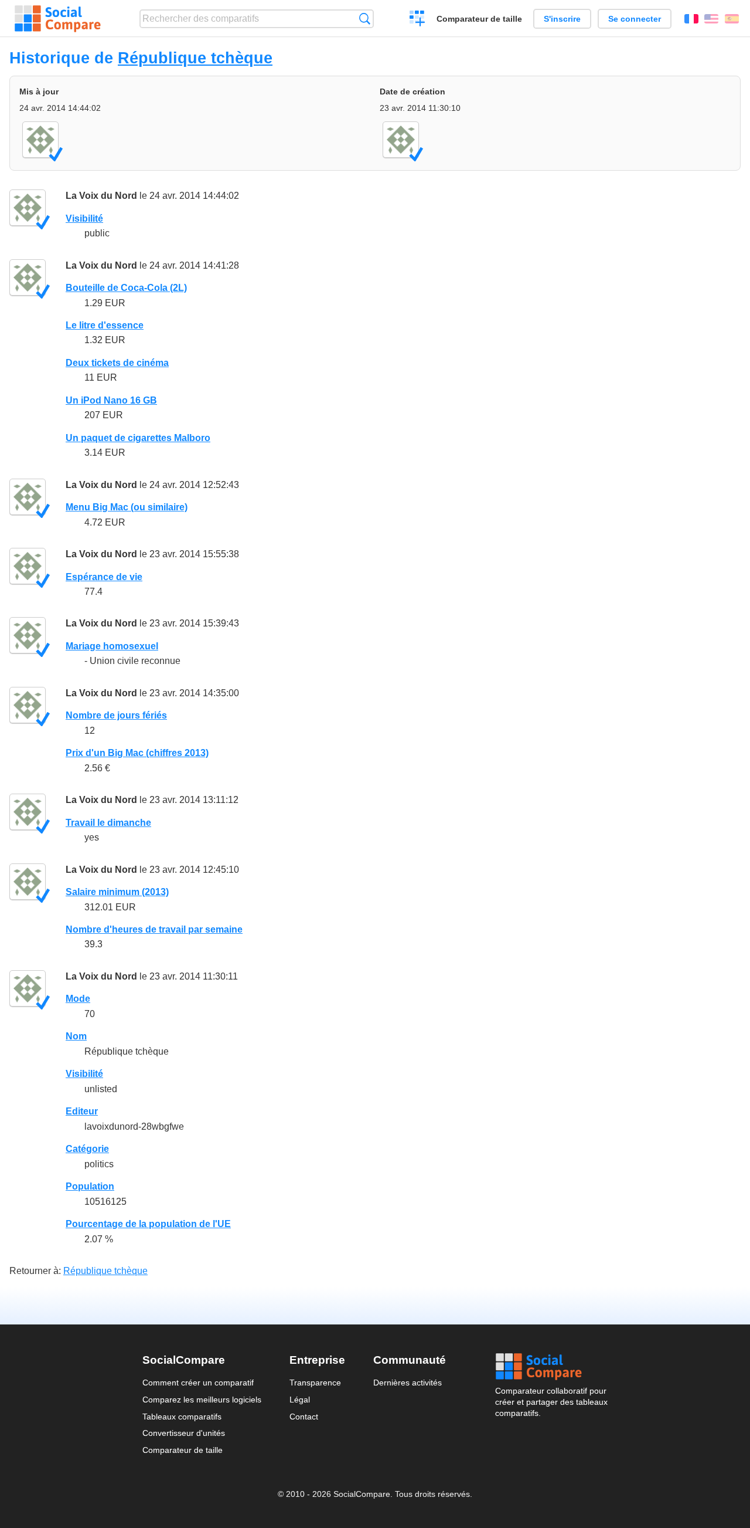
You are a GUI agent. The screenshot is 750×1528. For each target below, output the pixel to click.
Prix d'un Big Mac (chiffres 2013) (137, 753)
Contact (303, 1416)
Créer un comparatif (417, 19)
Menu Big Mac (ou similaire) (127, 507)
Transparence (315, 1382)
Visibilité (84, 218)
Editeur (82, 1111)
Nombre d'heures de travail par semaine (154, 929)
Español (732, 18)
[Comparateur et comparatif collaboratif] (57, 19)
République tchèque (195, 58)
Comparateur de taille (479, 18)
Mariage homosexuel (112, 646)
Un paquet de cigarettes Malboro (138, 438)
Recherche (364, 18)
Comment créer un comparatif (198, 1382)
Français (691, 18)
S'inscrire (562, 18)
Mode (78, 999)
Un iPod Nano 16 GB (111, 400)
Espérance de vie (104, 577)
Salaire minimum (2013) (117, 892)
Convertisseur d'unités (183, 1433)
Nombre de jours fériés (116, 715)
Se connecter (634, 18)
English (711, 18)
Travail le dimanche (108, 823)
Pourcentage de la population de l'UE (148, 1224)
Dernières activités (407, 1382)
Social (551, 1367)
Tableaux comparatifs (181, 1416)
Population (90, 1186)
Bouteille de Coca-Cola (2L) (126, 288)
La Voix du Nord (101, 196)
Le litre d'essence (105, 325)
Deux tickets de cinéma (117, 363)
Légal (299, 1399)
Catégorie (87, 1149)
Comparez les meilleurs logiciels (201, 1399)
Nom (76, 1036)
